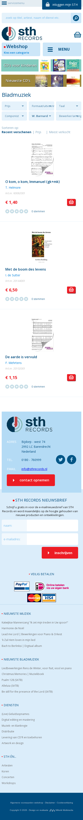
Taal (62, 106)
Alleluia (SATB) (10, 685)
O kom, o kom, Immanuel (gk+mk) (32, 181)
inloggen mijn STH (65, 5)
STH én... (10, 756)
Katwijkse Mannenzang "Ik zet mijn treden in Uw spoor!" (35, 622)
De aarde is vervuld (21, 357)
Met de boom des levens (25, 269)
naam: (8, 525)
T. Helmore (13, 187)
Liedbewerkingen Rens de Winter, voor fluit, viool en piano (37, 668)
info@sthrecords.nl (34, 469)
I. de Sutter (12, 275)
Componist (12, 116)
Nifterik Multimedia (64, 810)
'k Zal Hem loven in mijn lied (18, 640)
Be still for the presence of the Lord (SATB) (27, 691)
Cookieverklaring (65, 802)
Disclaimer (50, 802)
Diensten (11, 705)
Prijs (7, 106)
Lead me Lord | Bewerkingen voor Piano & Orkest (32, 634)
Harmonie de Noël (13, 628)
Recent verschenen (16, 132)
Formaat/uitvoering (43, 106)
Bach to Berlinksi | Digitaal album (22, 646)
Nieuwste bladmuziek (21, 659)
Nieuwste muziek (17, 614)
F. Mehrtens (13, 363)
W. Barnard (40, 116)
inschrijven (63, 553)
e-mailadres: (12, 539)
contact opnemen (34, 480)
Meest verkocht (59, 132)
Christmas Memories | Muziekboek (23, 674)
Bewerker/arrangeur (70, 116)
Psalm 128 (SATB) (12, 680)
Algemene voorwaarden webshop (26, 802)
